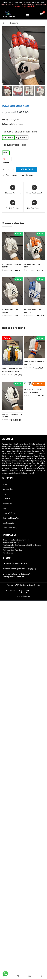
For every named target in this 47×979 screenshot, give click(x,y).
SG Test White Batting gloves (12, 265)
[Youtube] (27, 591)
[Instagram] (21, 591)
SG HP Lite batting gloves (10, 311)
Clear (8, 159)
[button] (42, 57)
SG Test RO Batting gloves (32, 311)
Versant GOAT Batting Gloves (34, 363)
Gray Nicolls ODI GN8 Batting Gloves (33, 391)
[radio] (8, 137)
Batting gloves (17, 124)
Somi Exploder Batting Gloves (12, 415)
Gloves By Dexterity (15, 132)
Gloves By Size (11, 145)
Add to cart (26, 169)
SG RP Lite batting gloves (32, 265)
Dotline (27, 596)
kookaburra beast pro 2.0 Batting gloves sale (12, 370)
